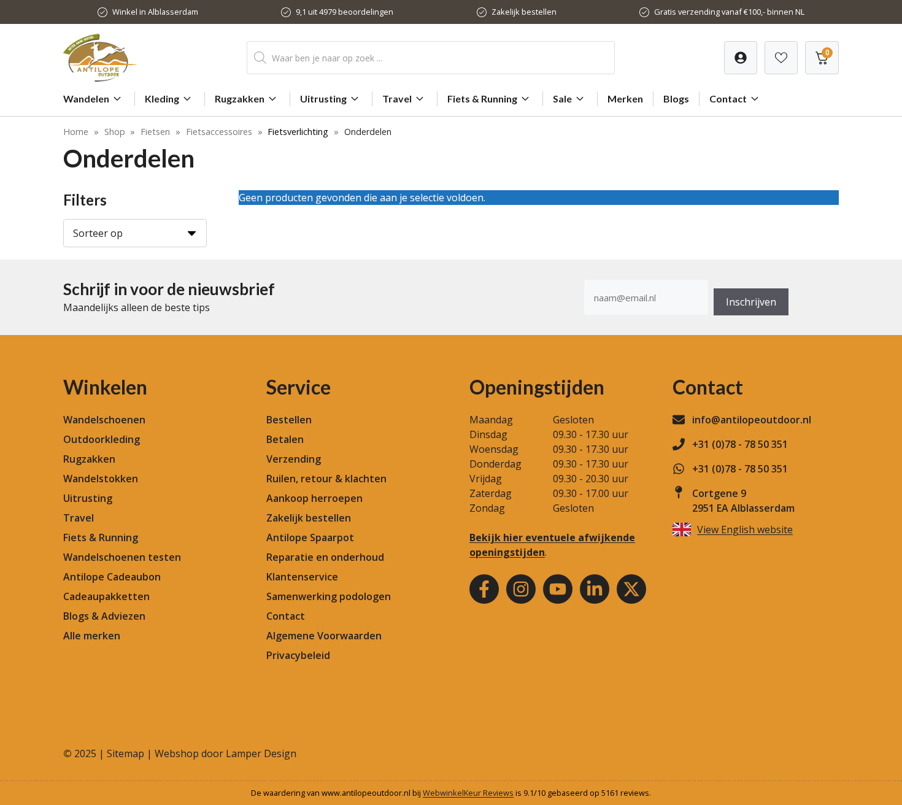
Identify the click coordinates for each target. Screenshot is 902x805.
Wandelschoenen (104, 419)
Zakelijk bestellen (524, 11)
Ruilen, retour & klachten (326, 478)
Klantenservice (302, 577)
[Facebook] (484, 589)
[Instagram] (521, 589)
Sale (562, 98)
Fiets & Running (482, 98)
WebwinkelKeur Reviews (468, 792)
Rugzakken (239, 98)
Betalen (285, 439)
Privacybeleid (298, 655)
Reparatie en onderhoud (325, 557)
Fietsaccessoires (219, 131)
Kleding (162, 98)
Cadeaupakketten (106, 596)
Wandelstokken (100, 478)
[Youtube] (557, 589)
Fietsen (155, 131)
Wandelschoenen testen (122, 557)
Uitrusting (323, 98)
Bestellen (289, 419)
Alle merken (91, 635)
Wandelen (86, 98)
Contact (728, 98)
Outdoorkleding (101, 439)
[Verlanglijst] (740, 57)
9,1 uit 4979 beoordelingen (344, 11)
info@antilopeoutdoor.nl (751, 419)
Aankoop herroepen (314, 498)
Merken (625, 98)
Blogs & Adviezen (104, 616)
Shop (114, 131)
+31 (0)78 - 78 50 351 (740, 444)
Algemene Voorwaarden (324, 635)
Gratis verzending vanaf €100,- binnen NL (729, 11)
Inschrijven (751, 302)
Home (75, 131)
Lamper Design (261, 753)
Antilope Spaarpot (310, 537)
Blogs (676, 98)
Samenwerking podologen (328, 596)
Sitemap (125, 753)
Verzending (293, 459)
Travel (397, 98)
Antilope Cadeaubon (112, 577)
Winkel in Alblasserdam (155, 11)
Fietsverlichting (298, 131)
